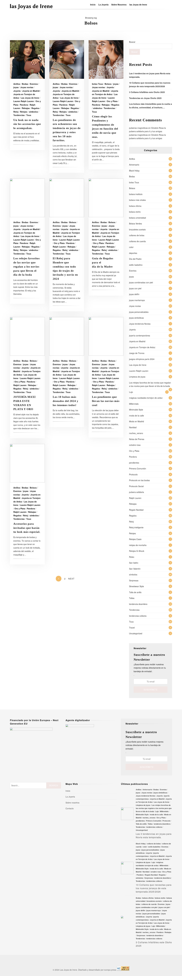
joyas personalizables (138, 312)
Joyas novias (26, 87)
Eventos (34, 83)
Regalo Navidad (136, 509)
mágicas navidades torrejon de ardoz (146, 397)
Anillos (16, 83)
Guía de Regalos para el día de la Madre (106, 198)
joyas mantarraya (137, 300)
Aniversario (134, 164)
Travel (132, 627)
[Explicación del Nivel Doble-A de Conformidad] (123, 969)
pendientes (134, 462)
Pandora (24, 104)
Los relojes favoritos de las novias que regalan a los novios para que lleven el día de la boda (27, 198)
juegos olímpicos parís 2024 (141, 359)
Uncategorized (135, 633)
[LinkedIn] (162, 4)
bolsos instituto (135, 194)
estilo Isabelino (135, 264)
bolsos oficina (135, 206)
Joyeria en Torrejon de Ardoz (142, 347)
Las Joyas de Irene (30, 97)
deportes (133, 253)
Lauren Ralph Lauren (23, 101)
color (131, 247)
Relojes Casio (135, 539)
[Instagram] (154, 4)
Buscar (132, 41)
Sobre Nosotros (119, 4)
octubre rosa (134, 445)
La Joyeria (103, 4)
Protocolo (133, 474)
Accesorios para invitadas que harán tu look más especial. (27, 463)
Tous (28, 115)
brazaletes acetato (137, 229)
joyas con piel (135, 288)
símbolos (33, 111)
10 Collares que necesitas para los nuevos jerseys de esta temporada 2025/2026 (127, 868)
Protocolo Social (136, 486)
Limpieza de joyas (137, 376)
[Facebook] (150, 4)
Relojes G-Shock (136, 551)
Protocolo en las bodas (139, 480)
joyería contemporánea (139, 335)
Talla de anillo (135, 592)
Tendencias (19, 115)
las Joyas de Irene (138, 4)
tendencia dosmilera (138, 604)
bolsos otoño (135, 211)
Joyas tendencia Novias (139, 323)
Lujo (131, 392)
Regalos (35, 108)
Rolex (131, 556)
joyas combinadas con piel (141, 282)
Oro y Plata (112, 101)
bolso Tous (97, 83)
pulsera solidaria (136, 492)
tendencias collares (137, 615)
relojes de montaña (137, 545)
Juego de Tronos (136, 353)
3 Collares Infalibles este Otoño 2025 (147, 92)
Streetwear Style (136, 586)
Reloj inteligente (136, 527)
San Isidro (133, 562)
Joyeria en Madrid (31, 90)
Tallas (131, 598)
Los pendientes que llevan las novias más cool (106, 336)
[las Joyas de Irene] (31, 9)
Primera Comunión (137, 468)
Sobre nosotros (72, 802)
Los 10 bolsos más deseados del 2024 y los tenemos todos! (66, 336)
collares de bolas (136, 235)
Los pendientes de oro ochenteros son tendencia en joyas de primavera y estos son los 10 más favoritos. (66, 59)
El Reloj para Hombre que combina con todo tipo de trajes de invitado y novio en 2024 (66, 198)
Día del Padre (135, 258)
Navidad (132, 427)
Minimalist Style (136, 409)
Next (71, 578)
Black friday (134, 170)
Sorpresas (133, 580)
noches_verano (136, 433)
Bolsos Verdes (135, 223)
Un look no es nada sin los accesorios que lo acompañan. (27, 59)
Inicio (93, 4)
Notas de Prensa (136, 439)
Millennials (133, 403)
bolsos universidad (137, 217)
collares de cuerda (137, 241)
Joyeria (16, 90)
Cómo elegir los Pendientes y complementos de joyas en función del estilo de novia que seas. (106, 59)
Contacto (70, 808)
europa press (110, 969)
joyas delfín (134, 294)
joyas (16, 87)
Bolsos (108, 83)
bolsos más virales (137, 200)
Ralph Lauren (59, 246)
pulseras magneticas (138, 127)
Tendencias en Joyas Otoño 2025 (145, 98)
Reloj (15, 111)
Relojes (23, 111)
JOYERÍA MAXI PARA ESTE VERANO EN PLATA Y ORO (27, 336)
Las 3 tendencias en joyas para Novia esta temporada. (127, 814)
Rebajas (26, 108)
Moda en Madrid (136, 421)
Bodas (25, 83)
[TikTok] (158, 4)
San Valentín (134, 568)
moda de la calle (136, 415)
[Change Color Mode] (166, 4)
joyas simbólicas (136, 317)
